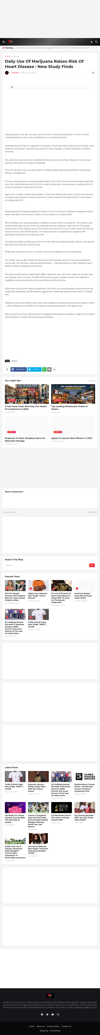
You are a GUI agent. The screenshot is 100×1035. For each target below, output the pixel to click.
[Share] (93, 73)
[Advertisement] (50, 19)
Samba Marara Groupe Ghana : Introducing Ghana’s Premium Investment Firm (84, 787)
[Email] (49, 369)
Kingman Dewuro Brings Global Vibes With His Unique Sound (36, 787)
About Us (41, 1026)
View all (92, 381)
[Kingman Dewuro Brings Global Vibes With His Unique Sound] (38, 776)
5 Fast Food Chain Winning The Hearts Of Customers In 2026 (26, 407)
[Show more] (54, 369)
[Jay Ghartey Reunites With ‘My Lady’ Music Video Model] (84, 807)
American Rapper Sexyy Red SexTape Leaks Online (83, 595)
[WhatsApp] (44, 369)
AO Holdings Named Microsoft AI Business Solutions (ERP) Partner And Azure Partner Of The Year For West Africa (14, 628)
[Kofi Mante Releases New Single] (38, 838)
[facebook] (42, 1015)
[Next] (96, 48)
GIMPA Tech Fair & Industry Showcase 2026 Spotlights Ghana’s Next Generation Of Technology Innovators (15, 852)
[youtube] (53, 1015)
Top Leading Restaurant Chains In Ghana (69, 407)
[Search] (97, 42)
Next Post (92, 512)
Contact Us (66, 1026)
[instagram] (58, 1015)
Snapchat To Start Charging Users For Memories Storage (25, 439)
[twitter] (47, 1015)
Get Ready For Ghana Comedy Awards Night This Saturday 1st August (15, 818)
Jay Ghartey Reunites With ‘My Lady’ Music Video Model (84, 817)
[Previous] (93, 48)
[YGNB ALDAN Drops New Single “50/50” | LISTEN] (15, 776)
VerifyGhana (55, 1031)
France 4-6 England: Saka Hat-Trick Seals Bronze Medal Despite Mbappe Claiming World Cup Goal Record (38, 821)
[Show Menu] (3, 42)
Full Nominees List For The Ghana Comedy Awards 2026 (61, 817)
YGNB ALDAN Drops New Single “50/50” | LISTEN (37, 624)
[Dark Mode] (92, 42)
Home (7, 56)
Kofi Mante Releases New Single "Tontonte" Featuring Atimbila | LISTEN (38, 849)
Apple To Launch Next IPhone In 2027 (71, 438)
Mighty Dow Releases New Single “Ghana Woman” (37, 595)
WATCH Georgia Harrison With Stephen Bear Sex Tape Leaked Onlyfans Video (15, 596)
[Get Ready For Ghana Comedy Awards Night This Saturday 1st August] (15, 807)
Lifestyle (15, 56)
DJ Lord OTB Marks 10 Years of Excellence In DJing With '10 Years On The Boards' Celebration (61, 597)
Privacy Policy (53, 1026)
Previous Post (10, 512)
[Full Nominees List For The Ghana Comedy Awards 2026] (61, 807)
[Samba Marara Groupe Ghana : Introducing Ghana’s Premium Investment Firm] (84, 776)
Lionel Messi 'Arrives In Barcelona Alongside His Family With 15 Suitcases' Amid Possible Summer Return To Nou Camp (53, 48)
